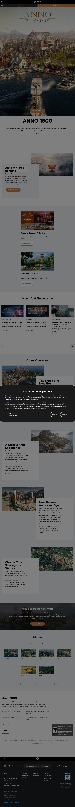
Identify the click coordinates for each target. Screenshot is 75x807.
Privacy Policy (36, 397)
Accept (64, 414)
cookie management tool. (32, 399)
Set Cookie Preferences (13, 414)
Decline (54, 414)
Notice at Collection (47, 397)
